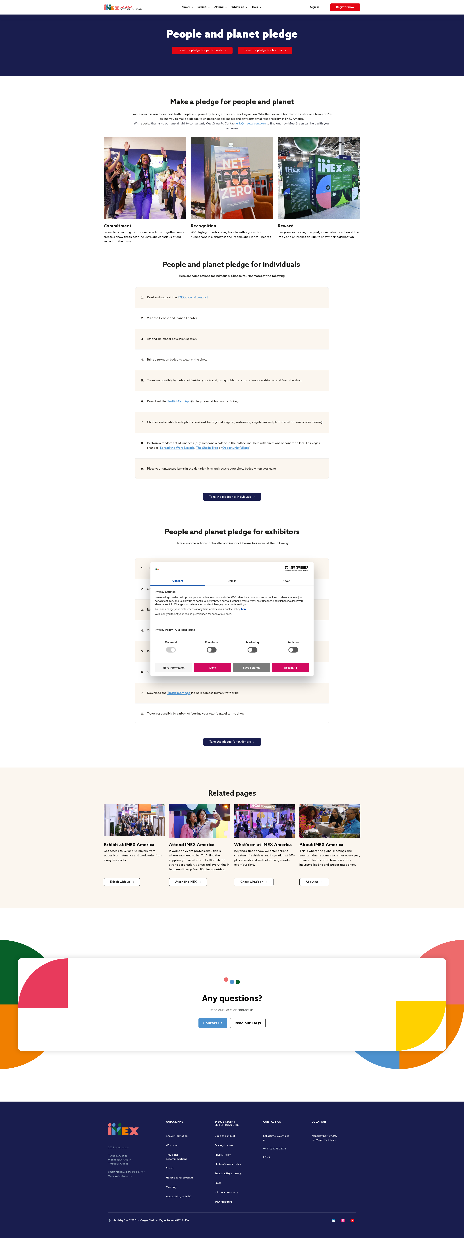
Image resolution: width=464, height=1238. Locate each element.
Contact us (212, 1022)
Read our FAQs (248, 1022)
